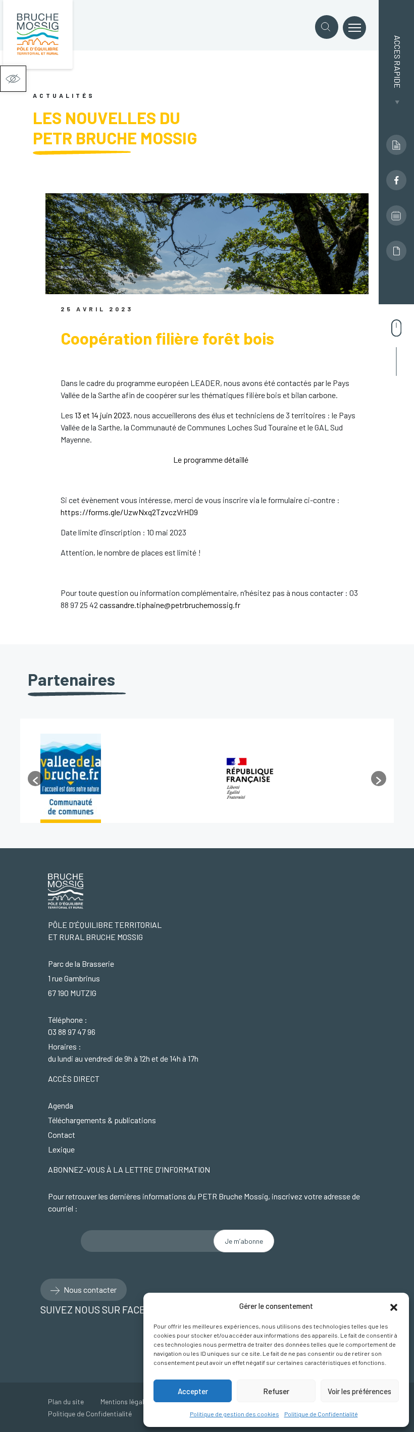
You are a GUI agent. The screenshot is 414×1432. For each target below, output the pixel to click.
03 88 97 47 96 (71, 1031)
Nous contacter (89, 1289)
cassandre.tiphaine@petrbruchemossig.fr (170, 605)
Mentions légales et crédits (141, 1401)
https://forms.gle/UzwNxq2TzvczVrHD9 (129, 512)
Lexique (61, 1149)
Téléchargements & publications (102, 1120)
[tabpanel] (117, 778)
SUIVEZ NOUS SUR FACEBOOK (108, 1309)
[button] (13, 79)
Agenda (60, 1105)
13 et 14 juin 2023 (102, 415)
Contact (61, 1134)
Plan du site (66, 1401)
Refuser (276, 1391)
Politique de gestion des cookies (234, 1413)
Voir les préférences (359, 1391)
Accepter (193, 1391)
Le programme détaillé (210, 459)
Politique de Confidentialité (321, 1413)
